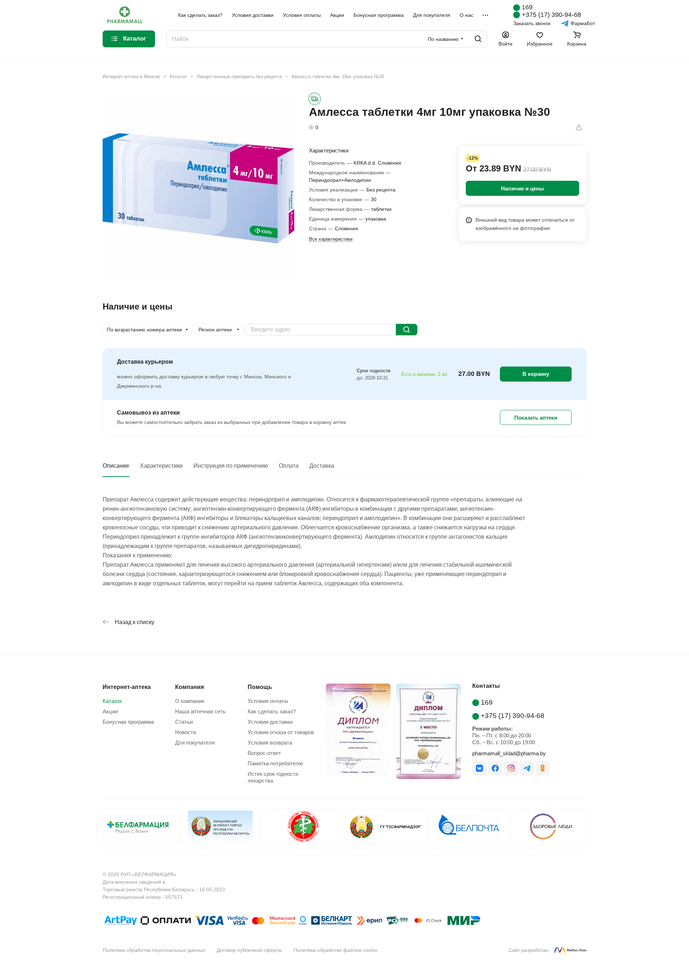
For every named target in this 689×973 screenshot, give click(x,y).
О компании (189, 701)
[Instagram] (511, 768)
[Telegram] (527, 768)
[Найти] (478, 38)
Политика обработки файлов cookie (336, 950)
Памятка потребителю (275, 763)
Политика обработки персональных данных (154, 950)
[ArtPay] (121, 921)
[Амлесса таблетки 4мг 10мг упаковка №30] (198, 188)
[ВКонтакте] (479, 768)
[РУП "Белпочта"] (469, 827)
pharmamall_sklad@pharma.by (509, 753)
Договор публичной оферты (249, 950)
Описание (116, 466)
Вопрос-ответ (264, 753)
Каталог (112, 701)
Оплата (289, 466)
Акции (110, 711)
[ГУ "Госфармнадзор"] (386, 827)
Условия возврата (270, 743)
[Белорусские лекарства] (137, 827)
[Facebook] (495, 768)
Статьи (184, 722)
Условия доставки (270, 722)
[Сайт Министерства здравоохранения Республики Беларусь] (303, 827)
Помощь (260, 687)
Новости (185, 732)
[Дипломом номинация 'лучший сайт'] (425, 733)
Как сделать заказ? (272, 711)
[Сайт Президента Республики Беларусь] (220, 827)
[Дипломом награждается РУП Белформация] (355, 733)
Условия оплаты (268, 701)
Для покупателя (195, 743)
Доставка (321, 466)
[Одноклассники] (542, 768)
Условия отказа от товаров (281, 732)
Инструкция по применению (230, 466)
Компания (189, 687)
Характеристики (161, 466)
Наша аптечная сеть (200, 711)
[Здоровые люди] (551, 827)
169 (527, 7)
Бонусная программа (128, 722)
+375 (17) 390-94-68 (551, 14)
